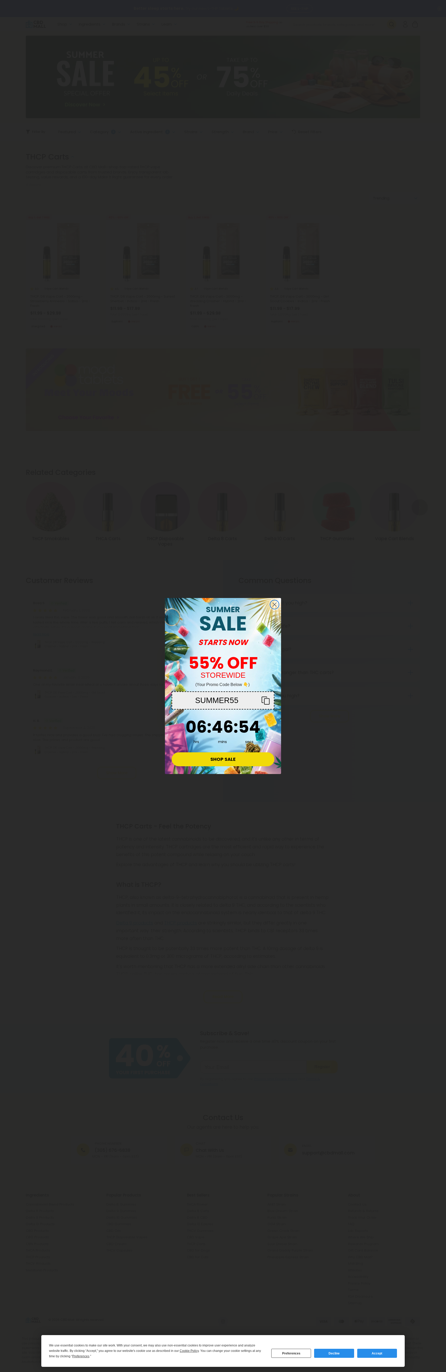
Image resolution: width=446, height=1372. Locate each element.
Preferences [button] (80, 1356)
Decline (334, 1353)
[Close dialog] (274, 604)
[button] (223, 700)
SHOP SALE (223, 759)
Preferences (291, 1353)
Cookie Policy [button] (189, 1351)
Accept (377, 1353)
